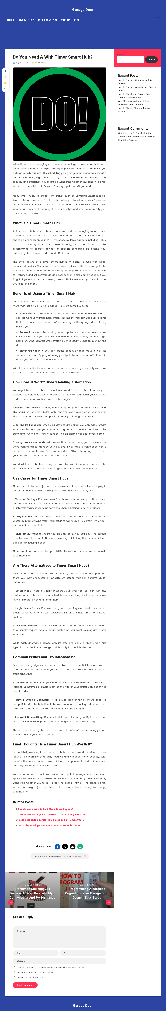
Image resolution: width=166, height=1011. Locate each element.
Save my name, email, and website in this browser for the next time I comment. (51, 967)
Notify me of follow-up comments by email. (36, 972)
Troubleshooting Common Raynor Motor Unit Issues (49, 825)
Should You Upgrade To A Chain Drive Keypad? (46, 809)
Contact (65, 19)
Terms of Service (47, 19)
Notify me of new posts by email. (31, 977)
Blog (76, 19)
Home (10, 19)
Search (120, 54)
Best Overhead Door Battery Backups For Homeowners (51, 819)
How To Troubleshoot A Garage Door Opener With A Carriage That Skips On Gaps (136, 136)
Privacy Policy (26, 19)
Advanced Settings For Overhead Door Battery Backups (52, 814)
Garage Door (83, 10)
